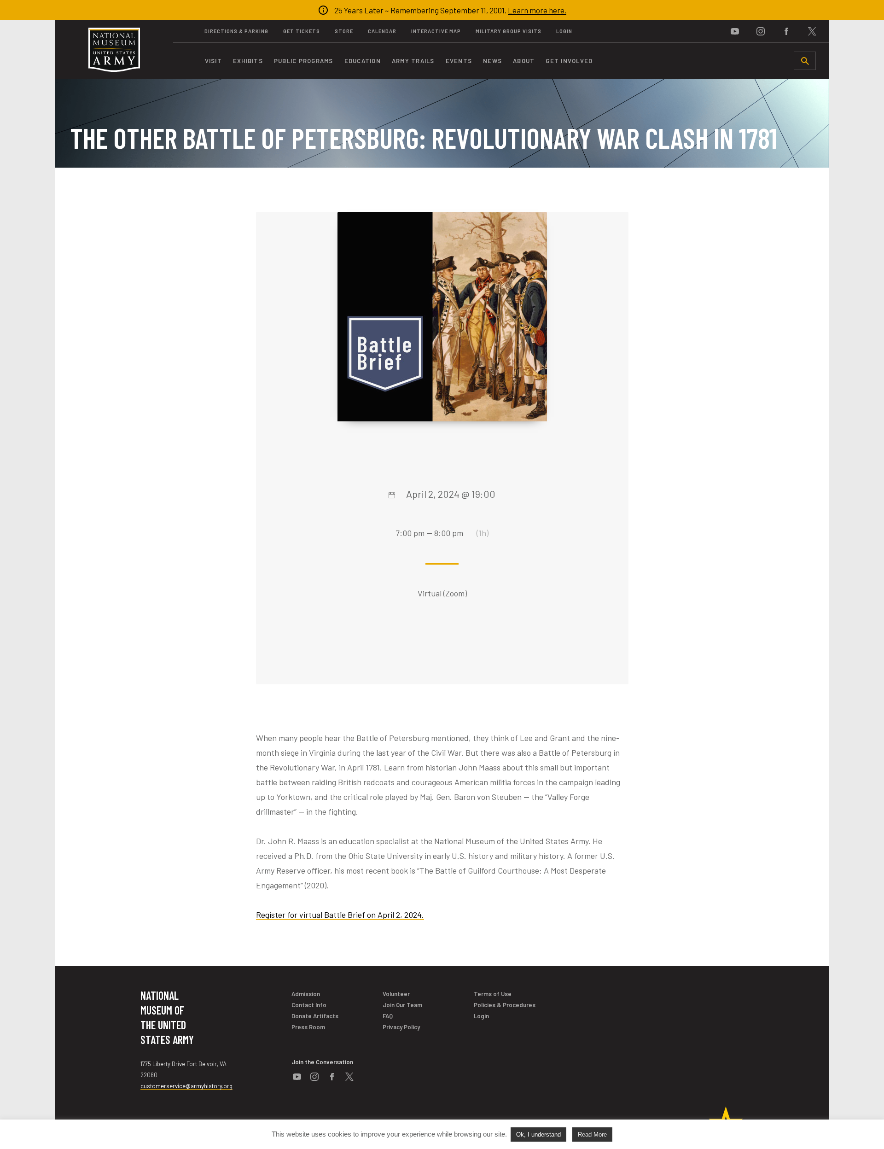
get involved (569, 60)
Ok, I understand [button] (538, 1134)
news (492, 60)
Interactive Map (436, 31)
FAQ (388, 1016)
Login (564, 31)
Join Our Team (402, 1005)
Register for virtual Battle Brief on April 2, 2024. (340, 915)
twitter (812, 31)
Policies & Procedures (504, 1005)
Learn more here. (537, 10)
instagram (760, 31)
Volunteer (396, 993)
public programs (303, 60)
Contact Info (308, 1005)
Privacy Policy (401, 1027)
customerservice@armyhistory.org (186, 1086)
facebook (786, 31)
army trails (413, 60)
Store (344, 31)
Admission (305, 993)
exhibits (248, 60)
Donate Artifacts (314, 1016)
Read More (592, 1134)
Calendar (382, 31)
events (459, 60)
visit (213, 60)
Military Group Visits (508, 31)
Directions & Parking (236, 31)
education (362, 60)
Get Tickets (301, 31)
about (524, 60)
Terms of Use (493, 993)
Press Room (308, 1027)
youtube (734, 31)
